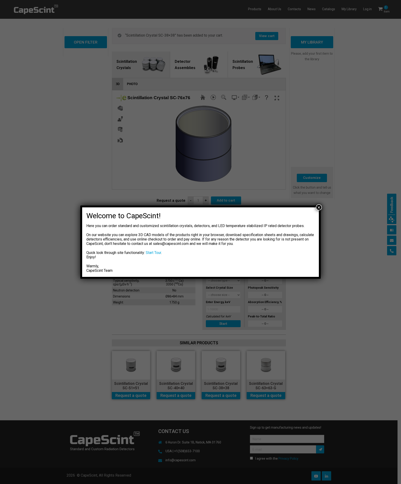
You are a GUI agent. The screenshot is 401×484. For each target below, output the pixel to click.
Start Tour (153, 252)
